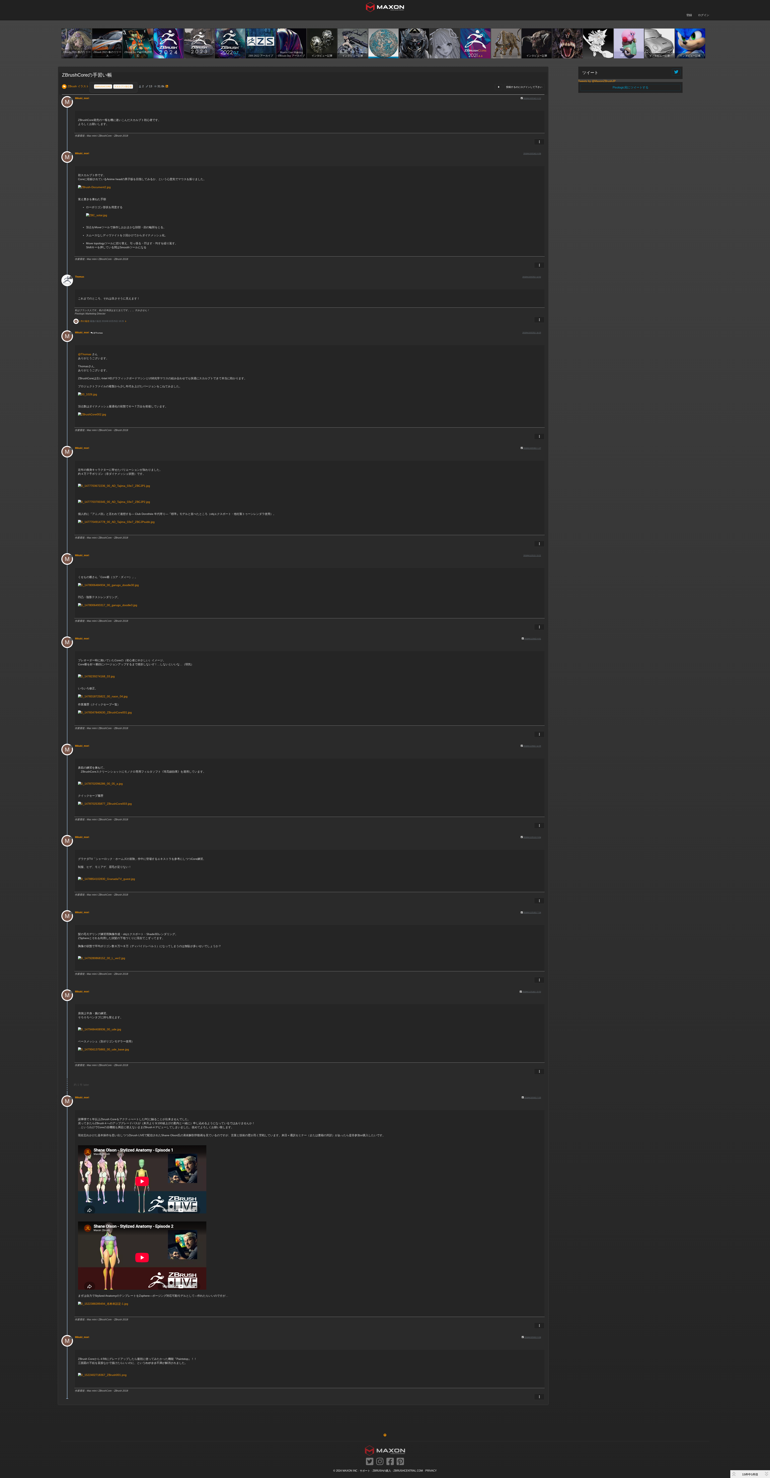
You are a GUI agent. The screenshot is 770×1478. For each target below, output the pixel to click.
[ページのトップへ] (385, 1435)
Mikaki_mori (82, 98)
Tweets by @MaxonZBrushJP (597, 81)
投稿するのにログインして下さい (524, 87)
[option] (76, 43)
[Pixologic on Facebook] (390, 1462)
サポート (365, 1470)
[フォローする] (676, 72)
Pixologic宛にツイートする (630, 87)
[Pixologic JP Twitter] (369, 1462)
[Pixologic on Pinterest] (400, 1462)
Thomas (79, 276)
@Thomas (98, 333)
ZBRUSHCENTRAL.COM (408, 1470)
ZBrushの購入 (382, 1470)
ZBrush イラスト (78, 86)
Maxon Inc (349, 1470)
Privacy (431, 1470)
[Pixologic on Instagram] (380, 1462)
